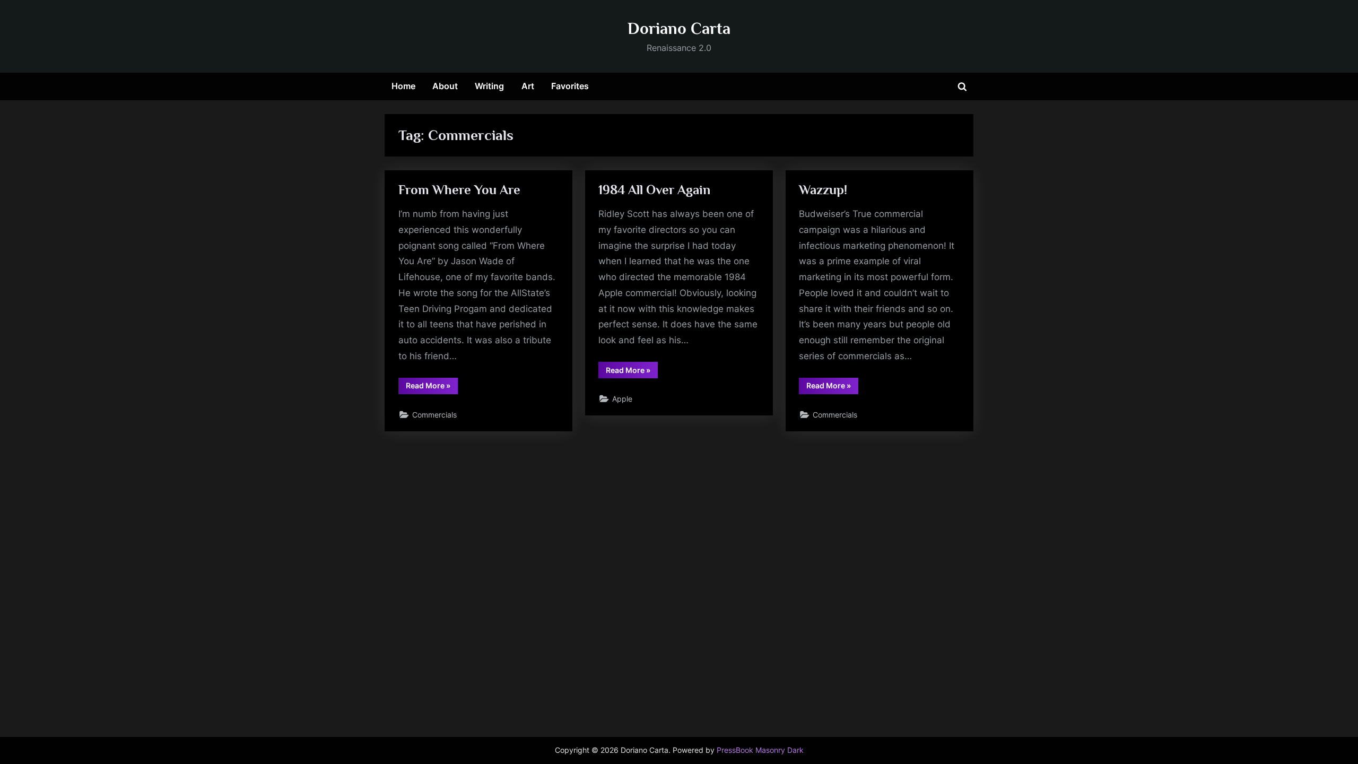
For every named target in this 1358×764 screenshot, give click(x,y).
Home (403, 86)
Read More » (432, 387)
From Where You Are (459, 190)
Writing (489, 86)
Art (527, 86)
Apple (622, 398)
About (445, 86)
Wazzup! (823, 190)
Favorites (570, 86)
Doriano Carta (679, 28)
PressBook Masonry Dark (760, 750)
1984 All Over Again (654, 190)
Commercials (434, 414)
